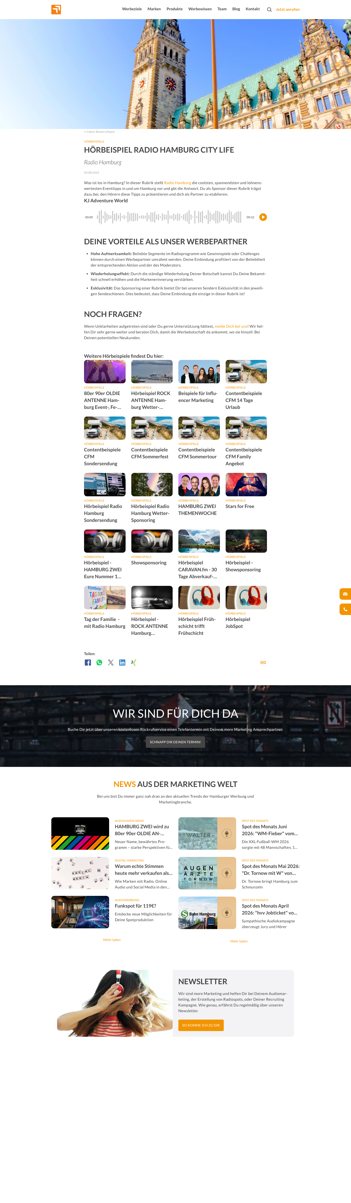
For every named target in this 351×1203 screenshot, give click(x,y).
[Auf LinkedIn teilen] (122, 662)
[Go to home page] (65, 9)
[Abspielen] (263, 217)
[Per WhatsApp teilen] (99, 662)
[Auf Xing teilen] (134, 662)
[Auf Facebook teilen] (88, 662)
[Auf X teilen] (111, 662)
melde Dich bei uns (231, 326)
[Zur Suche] (269, 9)
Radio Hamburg (177, 183)
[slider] (170, 217)
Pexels (110, 132)
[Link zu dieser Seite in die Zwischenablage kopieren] (263, 662)
